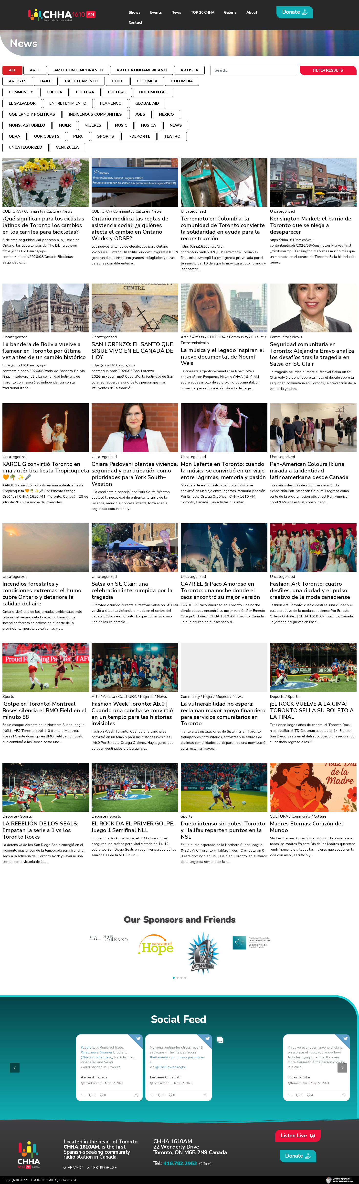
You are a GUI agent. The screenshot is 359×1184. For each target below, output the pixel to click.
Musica (148, 125)
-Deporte (139, 136)
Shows (134, 12)
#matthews (89, 1052)
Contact (135, 22)
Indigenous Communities (95, 114)
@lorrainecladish (161, 1083)
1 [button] (172, 1098)
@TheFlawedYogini (170, 1067)
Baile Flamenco (81, 81)
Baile (45, 81)
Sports (105, 136)
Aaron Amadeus (94, 1077)
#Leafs (86, 1047)
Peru (78, 136)
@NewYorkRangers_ (97, 1057)
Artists (18, 81)
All (12, 70)
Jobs (140, 114)
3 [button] (187, 1098)
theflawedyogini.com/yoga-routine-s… (177, 1059)
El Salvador (22, 103)
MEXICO (166, 114)
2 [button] (179, 1098)
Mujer (65, 125)
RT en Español (24, 1077)
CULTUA (54, 92)
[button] (294, 12)
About (251, 12)
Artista (189, 70)
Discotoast (339, 1180)
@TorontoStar (297, 1083)
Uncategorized (25, 147)
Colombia (147, 81)
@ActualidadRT (23, 1083)
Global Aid (147, 103)
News (176, 12)
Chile (117, 81)
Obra (14, 136)
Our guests (47, 136)
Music (121, 125)
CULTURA (85, 92)
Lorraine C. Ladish (165, 1077)
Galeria (230, 12)
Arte (35, 70)
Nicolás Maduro (232, 1077)
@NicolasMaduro (230, 1083)
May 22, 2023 (45, 1083)
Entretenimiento (67, 103)
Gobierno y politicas (32, 114)
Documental (153, 92)
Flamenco (111, 103)
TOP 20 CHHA (202, 12)
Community (21, 92)
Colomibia (182, 81)
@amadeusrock (92, 1083)
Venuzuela (67, 147)
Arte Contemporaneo (78, 70)
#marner (105, 1052)
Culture (117, 92)
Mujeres (92, 125)
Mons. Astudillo (27, 125)
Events (156, 12)
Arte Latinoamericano (141, 70)
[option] (178, 1067)
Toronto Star (299, 1077)
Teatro (172, 136)
